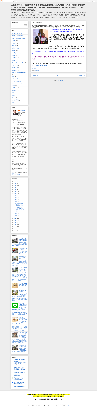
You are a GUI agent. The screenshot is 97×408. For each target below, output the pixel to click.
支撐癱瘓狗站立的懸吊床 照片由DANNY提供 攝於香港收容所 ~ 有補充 (23, 251)
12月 (16, 195)
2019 (15, 183)
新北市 (13, 97)
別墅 (13, 76)
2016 (15, 189)
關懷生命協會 (17, 375)
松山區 (13, 50)
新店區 (13, 60)
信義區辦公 (15, 70)
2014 (15, 193)
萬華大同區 (15, 79)
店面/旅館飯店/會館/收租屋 (18, 38)
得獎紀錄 (37, 70)
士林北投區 (15, 65)
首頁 (58, 75)
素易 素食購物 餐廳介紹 (19, 372)
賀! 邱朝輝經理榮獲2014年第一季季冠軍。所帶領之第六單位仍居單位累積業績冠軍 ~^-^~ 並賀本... (19, 207)
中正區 (13, 40)
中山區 (13, 43)
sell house (22, 110)
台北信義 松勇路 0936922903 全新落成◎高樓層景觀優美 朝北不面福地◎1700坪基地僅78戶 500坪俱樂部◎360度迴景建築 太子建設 (19, 242)
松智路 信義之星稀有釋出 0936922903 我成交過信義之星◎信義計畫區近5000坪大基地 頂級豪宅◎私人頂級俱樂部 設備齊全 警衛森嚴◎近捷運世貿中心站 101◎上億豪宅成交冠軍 (19, 295)
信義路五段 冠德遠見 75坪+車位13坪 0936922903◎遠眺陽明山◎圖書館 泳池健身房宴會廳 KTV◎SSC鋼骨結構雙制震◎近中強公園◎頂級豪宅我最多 (19, 261)
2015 (15, 191)
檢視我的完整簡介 (16, 174)
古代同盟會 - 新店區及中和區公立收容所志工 (19, 383)
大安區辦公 (15, 58)
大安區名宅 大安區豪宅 (17, 33)
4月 (16, 201)
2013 (15, 218)
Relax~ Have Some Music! (18, 62)
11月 (16, 197)
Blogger (68, 405)
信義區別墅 (15, 90)
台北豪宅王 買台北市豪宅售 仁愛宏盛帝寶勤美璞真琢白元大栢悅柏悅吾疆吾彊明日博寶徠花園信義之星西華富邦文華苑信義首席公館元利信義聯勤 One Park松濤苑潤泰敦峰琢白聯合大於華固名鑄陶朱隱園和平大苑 (48, 7)
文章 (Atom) (60, 80)
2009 (15, 226)
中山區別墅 (15, 87)
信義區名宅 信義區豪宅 (17, 35)
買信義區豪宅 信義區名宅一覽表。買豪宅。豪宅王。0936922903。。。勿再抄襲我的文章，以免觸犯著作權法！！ (19, 348)
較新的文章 (35, 75)
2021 (15, 181)
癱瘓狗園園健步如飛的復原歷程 (19, 72)
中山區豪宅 (15, 67)
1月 (16, 215)
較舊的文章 (82, 75)
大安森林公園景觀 (16, 81)
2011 (15, 222)
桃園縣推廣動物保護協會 (20, 386)
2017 (15, 187)
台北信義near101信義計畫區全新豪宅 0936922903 (23, 284)
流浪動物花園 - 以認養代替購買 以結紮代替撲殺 (19, 368)
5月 (16, 199)
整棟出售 (14, 95)
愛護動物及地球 (16, 48)
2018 (15, 185)
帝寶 (13, 92)
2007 (15, 230)
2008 (15, 228)
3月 (16, 213)
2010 (15, 224)
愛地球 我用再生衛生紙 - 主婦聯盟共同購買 (19, 378)
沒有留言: (34, 68)
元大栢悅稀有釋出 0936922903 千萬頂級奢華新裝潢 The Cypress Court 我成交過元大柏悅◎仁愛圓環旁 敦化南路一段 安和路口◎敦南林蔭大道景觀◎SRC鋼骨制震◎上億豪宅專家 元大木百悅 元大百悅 (19, 337)
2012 (15, 220)
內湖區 (13, 55)
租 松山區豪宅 (15, 100)
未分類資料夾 (15, 53)
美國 (13, 102)
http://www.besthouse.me (40, 65)
